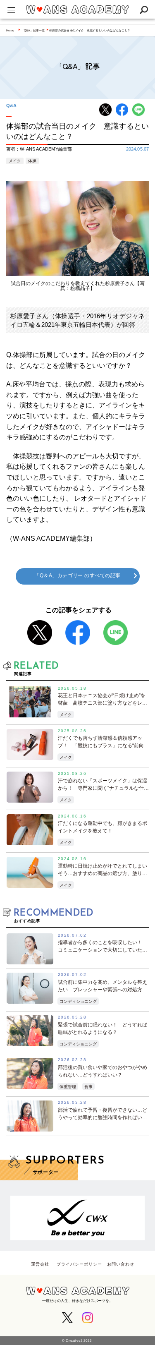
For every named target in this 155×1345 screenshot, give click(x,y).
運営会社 (40, 1264)
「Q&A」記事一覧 (33, 30)
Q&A (11, 105)
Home (10, 30)
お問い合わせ (120, 1264)
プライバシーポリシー (79, 1264)
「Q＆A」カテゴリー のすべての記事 (77, 575)
